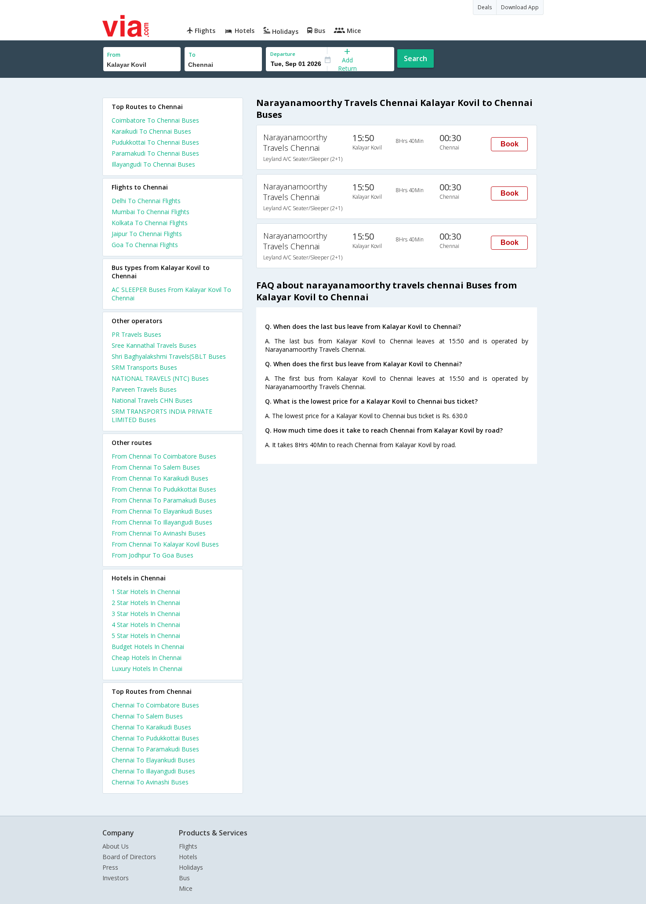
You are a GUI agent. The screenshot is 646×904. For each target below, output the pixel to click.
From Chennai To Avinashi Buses (159, 533)
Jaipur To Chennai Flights (147, 234)
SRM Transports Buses (144, 367)
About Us (115, 846)
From (113, 54)
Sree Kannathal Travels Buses (154, 345)
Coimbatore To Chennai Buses (155, 120)
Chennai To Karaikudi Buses (151, 727)
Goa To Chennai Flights (145, 245)
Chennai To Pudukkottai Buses (155, 738)
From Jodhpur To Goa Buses (152, 555)
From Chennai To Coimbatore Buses (164, 456)
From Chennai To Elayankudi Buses (162, 511)
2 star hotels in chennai (146, 602)
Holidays (191, 867)
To (192, 54)
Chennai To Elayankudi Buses (153, 760)
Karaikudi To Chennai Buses (151, 131)
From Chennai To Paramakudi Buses (164, 500)
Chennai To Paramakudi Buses (155, 749)
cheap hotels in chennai (146, 657)
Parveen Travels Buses (144, 389)
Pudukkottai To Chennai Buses (155, 142)
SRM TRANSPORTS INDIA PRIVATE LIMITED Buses (162, 415)
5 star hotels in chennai (146, 635)
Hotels (188, 857)
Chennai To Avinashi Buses (150, 782)
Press (110, 867)
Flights (188, 846)
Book (510, 144)
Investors (115, 878)
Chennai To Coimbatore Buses (155, 705)
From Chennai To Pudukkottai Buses (164, 489)
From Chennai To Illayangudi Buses (162, 522)
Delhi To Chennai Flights (146, 201)
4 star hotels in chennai (146, 624)
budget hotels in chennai (148, 646)
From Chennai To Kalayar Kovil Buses (165, 544)
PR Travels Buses (136, 334)
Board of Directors (129, 857)
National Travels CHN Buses (152, 400)
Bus (184, 878)
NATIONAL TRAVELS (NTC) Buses (160, 378)
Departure (282, 54)
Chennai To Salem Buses (147, 716)
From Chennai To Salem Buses (156, 467)
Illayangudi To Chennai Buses (153, 164)
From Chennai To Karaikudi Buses (160, 478)
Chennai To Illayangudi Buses (153, 771)
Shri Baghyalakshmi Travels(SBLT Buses (169, 356)
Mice (185, 888)
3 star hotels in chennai (146, 613)
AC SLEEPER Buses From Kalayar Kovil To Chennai (171, 293)
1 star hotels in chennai (146, 591)
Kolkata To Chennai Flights (150, 223)
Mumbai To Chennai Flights (150, 212)
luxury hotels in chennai (147, 668)
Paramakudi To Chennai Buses (155, 153)
